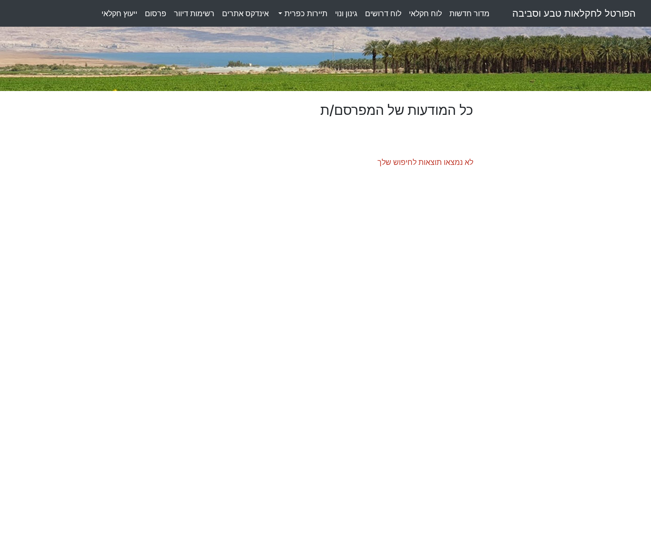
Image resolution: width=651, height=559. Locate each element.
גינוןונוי (346, 13)
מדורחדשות (469, 13)
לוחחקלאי (425, 13)
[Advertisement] (558, 245)
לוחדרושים (383, 13)
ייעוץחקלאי (119, 13)
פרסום (155, 13)
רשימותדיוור (194, 13)
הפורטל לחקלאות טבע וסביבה (574, 13)
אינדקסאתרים (245, 13)
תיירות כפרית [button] (304, 13)
